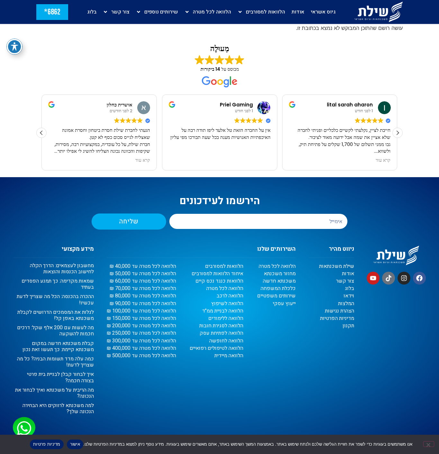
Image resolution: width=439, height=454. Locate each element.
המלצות (346, 303)
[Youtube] (373, 278)
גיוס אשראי (323, 12)
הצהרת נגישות (339, 311)
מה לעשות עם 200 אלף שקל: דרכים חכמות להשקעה (55, 331)
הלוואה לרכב (230, 296)
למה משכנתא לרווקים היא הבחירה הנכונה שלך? (58, 408)
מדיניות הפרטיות (337, 318)
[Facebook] (419, 278)
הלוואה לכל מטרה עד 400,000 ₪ (141, 348)
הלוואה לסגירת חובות (221, 326)
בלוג (91, 12)
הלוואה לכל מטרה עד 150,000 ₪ (141, 318)
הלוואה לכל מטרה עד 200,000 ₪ (141, 326)
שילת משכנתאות (336, 266)
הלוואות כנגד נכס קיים (219, 281)
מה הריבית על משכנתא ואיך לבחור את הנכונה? (54, 393)
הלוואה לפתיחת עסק (221, 333)
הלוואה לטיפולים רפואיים (216, 348)
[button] (397, 133)
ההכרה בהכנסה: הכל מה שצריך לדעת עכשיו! (55, 299)
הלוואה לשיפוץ (227, 303)
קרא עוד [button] (142, 160)
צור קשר (120, 12)
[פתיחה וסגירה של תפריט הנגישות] (14, 46)
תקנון (348, 326)
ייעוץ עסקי (284, 303)
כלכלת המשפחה (278, 288)
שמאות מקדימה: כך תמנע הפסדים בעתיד (58, 284)
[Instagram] (404, 278)
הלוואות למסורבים (265, 12)
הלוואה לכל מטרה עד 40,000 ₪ (143, 266)
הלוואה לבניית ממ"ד (222, 311)
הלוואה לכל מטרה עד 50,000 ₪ (143, 273)
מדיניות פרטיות (46, 444)
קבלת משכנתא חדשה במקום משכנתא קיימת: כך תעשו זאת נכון (58, 346)
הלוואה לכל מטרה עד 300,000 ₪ (141, 341)
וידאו (349, 296)
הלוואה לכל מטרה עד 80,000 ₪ (143, 296)
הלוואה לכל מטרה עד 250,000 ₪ (141, 333)
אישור (75, 444)
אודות (297, 12)
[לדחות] (428, 444)
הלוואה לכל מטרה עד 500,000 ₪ (141, 355)
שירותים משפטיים (276, 296)
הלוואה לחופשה (226, 341)
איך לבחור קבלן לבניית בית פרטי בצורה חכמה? (60, 377)
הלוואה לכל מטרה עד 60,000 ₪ (143, 281)
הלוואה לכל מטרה (212, 12)
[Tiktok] (388, 278)
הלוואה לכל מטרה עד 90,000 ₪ (143, 303)
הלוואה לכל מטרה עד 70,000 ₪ (143, 288)
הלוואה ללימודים (225, 318)
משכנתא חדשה (279, 281)
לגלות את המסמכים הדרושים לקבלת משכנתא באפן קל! (55, 315)
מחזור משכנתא (280, 273)
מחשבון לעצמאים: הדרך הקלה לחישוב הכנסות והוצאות (62, 269)
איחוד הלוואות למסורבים (217, 273)
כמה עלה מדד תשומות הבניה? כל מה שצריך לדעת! (55, 362)
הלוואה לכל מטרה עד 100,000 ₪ (141, 311)
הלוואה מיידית (228, 355)
